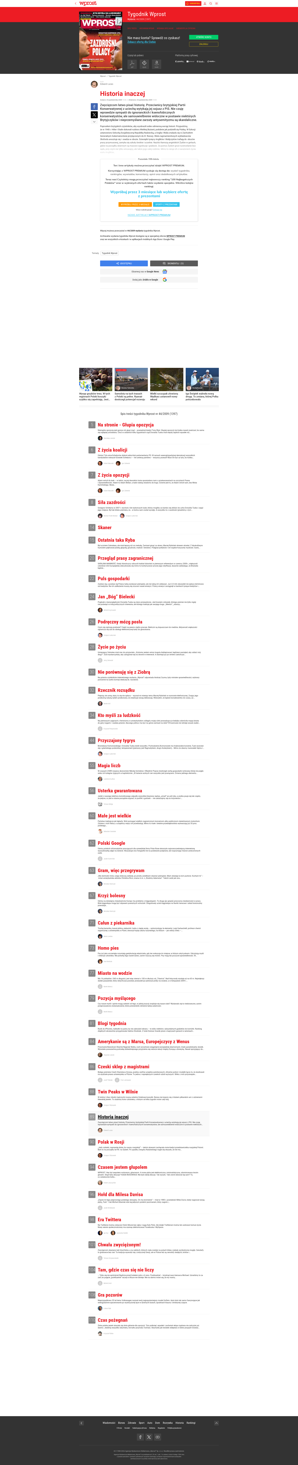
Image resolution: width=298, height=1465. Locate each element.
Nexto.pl (211, 61)
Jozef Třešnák (108, 1080)
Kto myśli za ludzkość (119, 715)
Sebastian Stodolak (110, 831)
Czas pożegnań (113, 1320)
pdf (132, 67)
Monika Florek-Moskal (110, 516)
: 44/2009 (139, 19)
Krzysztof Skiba (108, 1333)
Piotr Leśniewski (126, 1080)
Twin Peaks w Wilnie (118, 1091)
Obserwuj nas (145, 271)
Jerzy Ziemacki (108, 660)
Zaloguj (203, 44)
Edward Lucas (108, 1130)
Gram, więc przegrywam (121, 870)
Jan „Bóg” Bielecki (116, 596)
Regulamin (161, 1428)
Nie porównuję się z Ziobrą (124, 672)
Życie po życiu (112, 647)
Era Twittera (109, 1219)
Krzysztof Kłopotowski (111, 729)
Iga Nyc (106, 1233)
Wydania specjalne (165, 28)
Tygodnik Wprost (146, 14)
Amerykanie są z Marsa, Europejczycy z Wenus (143, 1041)
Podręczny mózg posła (120, 621)
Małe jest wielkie (114, 815)
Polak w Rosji (111, 1142)
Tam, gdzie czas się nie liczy (126, 1269)
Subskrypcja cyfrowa (185, 28)
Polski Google (111, 843)
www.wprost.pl (152, 1459)
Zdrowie (132, 1422)
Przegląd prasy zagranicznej (125, 558)
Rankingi (191, 1422)
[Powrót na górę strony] (216, 1423)
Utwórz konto (203, 37)
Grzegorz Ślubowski (110, 1105)
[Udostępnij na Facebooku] (94, 106)
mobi (156, 67)
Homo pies (108, 948)
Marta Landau (108, 936)
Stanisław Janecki (109, 438)
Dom (157, 1422)
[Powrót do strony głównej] (81, 1423)
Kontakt (127, 1428)
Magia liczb (109, 765)
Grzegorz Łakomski (132, 516)
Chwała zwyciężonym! (119, 1244)
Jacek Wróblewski (109, 1208)
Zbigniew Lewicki (109, 1055)
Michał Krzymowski (110, 610)
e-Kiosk (200, 61)
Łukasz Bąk (107, 1308)
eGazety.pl (180, 61)
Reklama (152, 1428)
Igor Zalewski (126, 463)
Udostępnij (126, 263)
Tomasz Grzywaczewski (111, 1258)
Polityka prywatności (174, 1428)
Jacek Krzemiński (109, 859)
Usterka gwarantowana (120, 790)
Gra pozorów (110, 1295)
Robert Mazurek (108, 463)
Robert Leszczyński (110, 1183)
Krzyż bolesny (111, 895)
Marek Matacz (108, 986)
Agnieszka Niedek (122, 1233)
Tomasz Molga (108, 804)
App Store (157, 239)
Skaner (105, 527)
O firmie (119, 1428)
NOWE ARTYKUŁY (149, 214)
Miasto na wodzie (115, 973)
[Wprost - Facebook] (140, 1437)
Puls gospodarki (114, 578)
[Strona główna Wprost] (88, 3)
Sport (141, 1422)
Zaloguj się (157, 210)
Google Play (168, 239)
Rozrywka (168, 1422)
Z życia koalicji (112, 450)
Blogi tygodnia (112, 1023)
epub (144, 67)
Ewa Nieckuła (108, 961)
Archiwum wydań (146, 28)
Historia (180, 1422)
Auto (149, 1422)
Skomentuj (175, 263)
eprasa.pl (190, 61)
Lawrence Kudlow (109, 779)
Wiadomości (109, 1422)
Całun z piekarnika (116, 922)
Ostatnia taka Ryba (116, 540)
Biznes (121, 1422)
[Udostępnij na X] (94, 114)
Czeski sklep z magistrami (123, 1066)
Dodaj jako (145, 279)
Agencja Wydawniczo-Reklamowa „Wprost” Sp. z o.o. (144, 1451)
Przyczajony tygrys (116, 740)
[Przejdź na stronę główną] (75, 3)
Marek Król (107, 704)
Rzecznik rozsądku (116, 690)
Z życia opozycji (113, 475)
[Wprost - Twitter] (149, 1437)
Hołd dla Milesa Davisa (120, 1194)
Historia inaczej (113, 1116)
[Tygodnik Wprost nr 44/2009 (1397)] (100, 41)
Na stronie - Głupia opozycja (126, 424)
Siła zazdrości (111, 502)
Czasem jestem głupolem (122, 1167)
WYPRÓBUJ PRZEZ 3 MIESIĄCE (135, 204)
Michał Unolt (108, 1283)
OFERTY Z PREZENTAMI (166, 204)
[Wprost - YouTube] (157, 1437)
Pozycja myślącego (116, 998)
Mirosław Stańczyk (109, 884)
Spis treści (132, 28)
